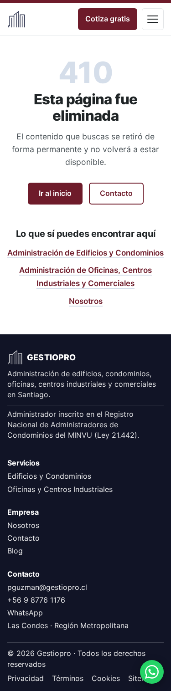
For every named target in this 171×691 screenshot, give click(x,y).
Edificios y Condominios (49, 476)
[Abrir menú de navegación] (153, 19)
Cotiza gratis (107, 18)
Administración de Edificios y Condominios (85, 252)
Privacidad (25, 678)
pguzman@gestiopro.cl (47, 587)
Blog (15, 550)
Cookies (106, 678)
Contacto (116, 193)
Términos (67, 678)
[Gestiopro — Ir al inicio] (16, 19)
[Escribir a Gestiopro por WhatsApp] (152, 672)
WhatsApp (25, 612)
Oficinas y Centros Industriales (60, 489)
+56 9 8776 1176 (36, 599)
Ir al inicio (55, 193)
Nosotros (86, 301)
